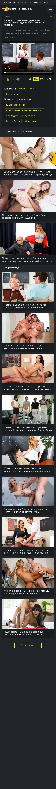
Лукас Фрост (31, 121)
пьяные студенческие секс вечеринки (24, 110)
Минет (33, 89)
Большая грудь (13, 94)
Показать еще (28, 645)
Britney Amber (13, 121)
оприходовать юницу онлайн (20, 116)
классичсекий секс (15, 105)
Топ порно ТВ (25, 99)
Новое (22, 89)
